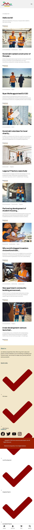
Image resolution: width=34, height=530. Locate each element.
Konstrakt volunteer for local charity (14, 132)
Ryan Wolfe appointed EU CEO (15, 93)
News (20, 49)
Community (5, 244)
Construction (15, 49)
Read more (5, 26)
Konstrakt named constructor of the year (16, 55)
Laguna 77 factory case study (14, 171)
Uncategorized (5, 13)
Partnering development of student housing (14, 209)
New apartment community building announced (14, 289)
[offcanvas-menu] (31, 4)
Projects (12, 166)
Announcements (6, 49)
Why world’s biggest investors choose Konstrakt (15, 249)
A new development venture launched (14, 329)
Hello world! (7, 18)
